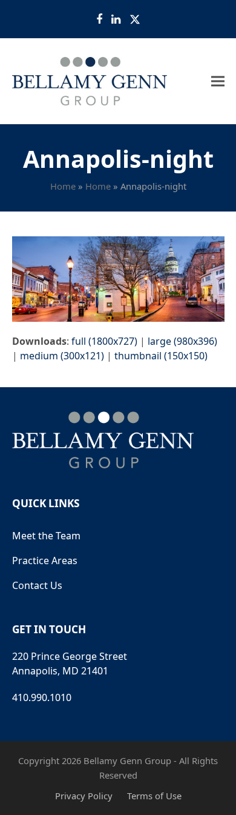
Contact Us (37, 585)
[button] (218, 81)
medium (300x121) (62, 355)
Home (63, 186)
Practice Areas (44, 560)
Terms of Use (154, 796)
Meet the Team (46, 535)
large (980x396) (182, 341)
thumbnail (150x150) (161, 355)
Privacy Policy (84, 796)
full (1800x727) (104, 341)
